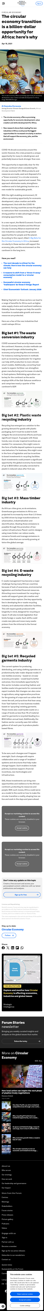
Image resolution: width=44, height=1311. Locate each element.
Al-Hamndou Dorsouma (11, 106)
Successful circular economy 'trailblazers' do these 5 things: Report (21, 283)
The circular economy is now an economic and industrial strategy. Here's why (25, 1150)
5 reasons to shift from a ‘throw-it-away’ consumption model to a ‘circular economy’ (22, 275)
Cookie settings (25, 1305)
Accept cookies (22, 828)
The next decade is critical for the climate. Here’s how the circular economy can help (22, 265)
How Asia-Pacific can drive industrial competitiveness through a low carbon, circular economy (26, 1106)
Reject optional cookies (25, 1294)
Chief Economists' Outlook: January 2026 (22, 289)
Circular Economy (11, 12)
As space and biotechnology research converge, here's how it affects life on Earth (26, 1128)
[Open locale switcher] (3, 1306)
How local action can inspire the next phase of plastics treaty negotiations (22, 1092)
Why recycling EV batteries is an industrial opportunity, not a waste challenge (25, 1117)
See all (38, 1061)
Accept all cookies (25, 1300)
